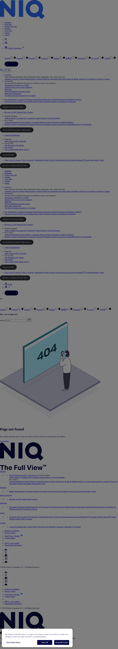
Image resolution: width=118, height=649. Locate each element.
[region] (37, 638)
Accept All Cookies (62, 642)
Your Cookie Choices (13, 642)
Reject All (45, 642)
